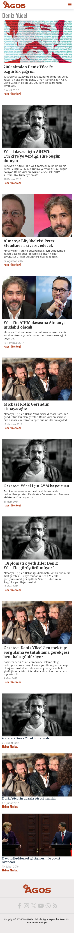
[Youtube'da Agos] (40, 905)
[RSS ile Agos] (55, 905)
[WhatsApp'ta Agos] (47, 905)
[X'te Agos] (33, 905)
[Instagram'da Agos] (26, 905)
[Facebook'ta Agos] (19, 905)
